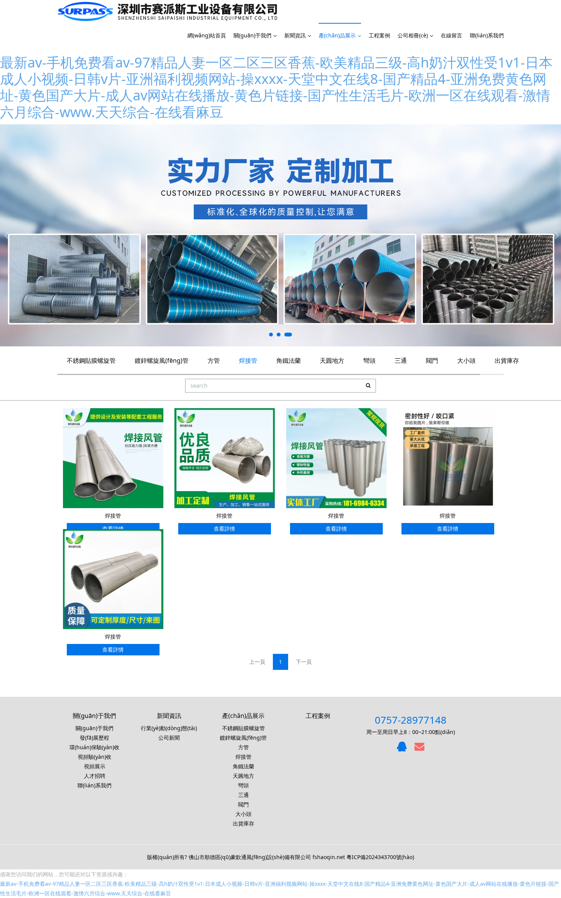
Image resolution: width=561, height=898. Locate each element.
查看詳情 (224, 528)
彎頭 (369, 360)
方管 (214, 360)
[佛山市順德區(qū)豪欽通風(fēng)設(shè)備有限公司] (167, 11)
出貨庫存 (507, 360)
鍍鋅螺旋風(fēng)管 (162, 360)
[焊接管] (113, 457)
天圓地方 (332, 360)
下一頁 (304, 661)
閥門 (432, 360)
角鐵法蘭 (288, 360)
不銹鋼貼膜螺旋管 (91, 360)
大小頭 (466, 360)
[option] (280, 235)
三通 (401, 360)
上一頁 (257, 661)
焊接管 (248, 360)
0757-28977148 (411, 720)
